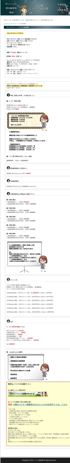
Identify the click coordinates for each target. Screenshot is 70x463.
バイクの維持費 (38, 460)
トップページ (7, 23)
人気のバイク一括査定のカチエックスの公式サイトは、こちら (40, 404)
